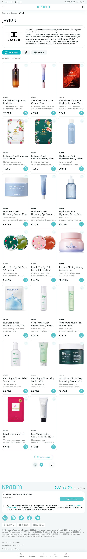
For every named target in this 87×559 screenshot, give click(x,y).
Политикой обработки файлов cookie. (38, 542)
